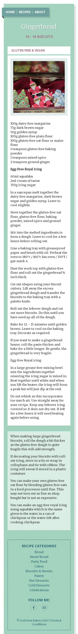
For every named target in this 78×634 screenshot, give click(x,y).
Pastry (39, 576)
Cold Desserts (39, 585)
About (40, 12)
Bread (39, 552)
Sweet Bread (39, 557)
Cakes (39, 566)
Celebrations (39, 590)
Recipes (24, 12)
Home (10, 12)
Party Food (39, 561)
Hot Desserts (39, 580)
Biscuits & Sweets (39, 571)
